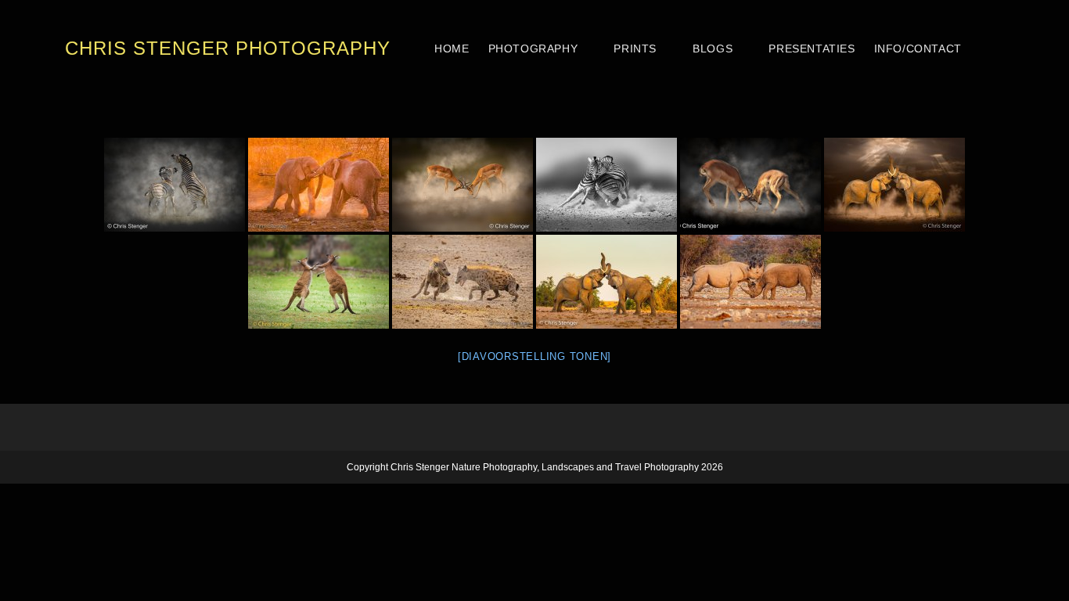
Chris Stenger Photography (228, 48)
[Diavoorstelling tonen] (534, 356)
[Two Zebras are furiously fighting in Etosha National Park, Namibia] (606, 185)
